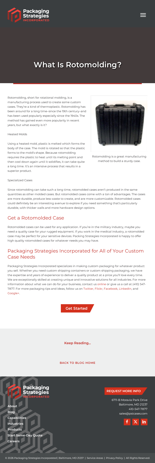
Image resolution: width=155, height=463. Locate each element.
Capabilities (17, 418)
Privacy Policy (114, 457)
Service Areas (95, 457)
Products (15, 429)
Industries (15, 423)
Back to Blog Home (77, 363)
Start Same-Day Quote (25, 435)
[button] (127, 422)
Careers (13, 441)
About (12, 406)
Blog (11, 412)
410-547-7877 (138, 409)
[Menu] (143, 15)
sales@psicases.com (133, 413)
